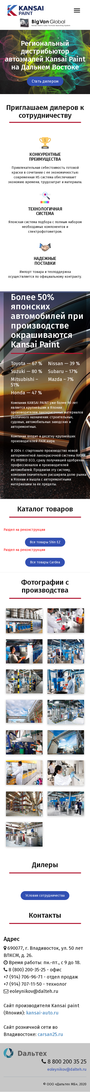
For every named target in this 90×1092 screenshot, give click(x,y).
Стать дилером (45, 81)
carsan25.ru (50, 1034)
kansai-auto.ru (42, 1013)
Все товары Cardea (45, 562)
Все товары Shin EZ (45, 542)
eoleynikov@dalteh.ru (66, 1069)
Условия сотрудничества (45, 896)
